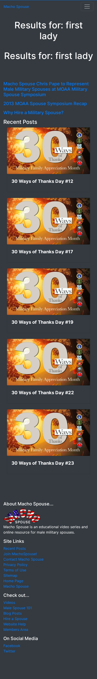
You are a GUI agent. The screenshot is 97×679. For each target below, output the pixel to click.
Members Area (15, 629)
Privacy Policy (15, 564)
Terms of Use (14, 570)
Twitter (9, 651)
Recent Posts (14, 548)
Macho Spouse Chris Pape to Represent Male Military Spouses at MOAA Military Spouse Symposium (46, 89)
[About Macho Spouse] (21, 516)
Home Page (13, 581)
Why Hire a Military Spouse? (33, 112)
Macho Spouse (16, 6)
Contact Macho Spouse (23, 559)
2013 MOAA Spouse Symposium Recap (45, 103)
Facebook (11, 645)
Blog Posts (12, 613)
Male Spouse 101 (17, 608)
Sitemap (10, 575)
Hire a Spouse (15, 618)
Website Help (14, 624)
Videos (9, 602)
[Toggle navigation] (87, 6)
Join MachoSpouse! (20, 554)
